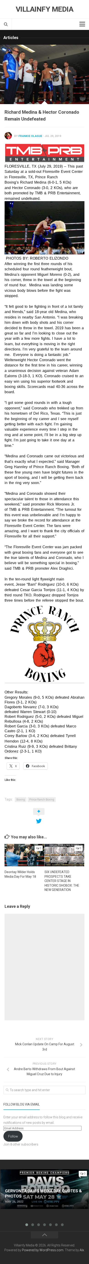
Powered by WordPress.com (42, 1250)
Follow (13, 1136)
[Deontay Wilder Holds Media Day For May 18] (24, 855)
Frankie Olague (30, 136)
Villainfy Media (44, 9)
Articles (10, 37)
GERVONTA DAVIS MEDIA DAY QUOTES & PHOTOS (40, 1172)
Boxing (20, 799)
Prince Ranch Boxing (41, 799)
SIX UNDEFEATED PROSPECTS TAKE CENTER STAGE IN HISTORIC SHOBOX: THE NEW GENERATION (61, 881)
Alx (82, 1250)
